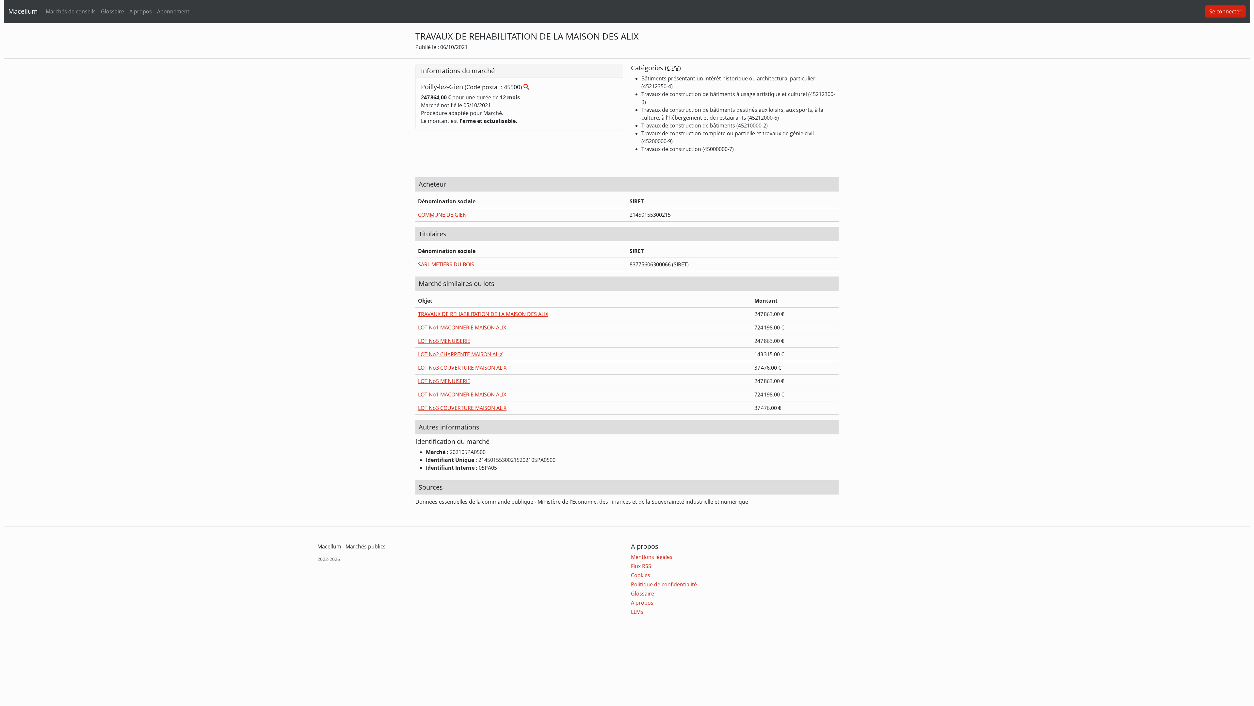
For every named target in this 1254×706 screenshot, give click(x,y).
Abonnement (173, 11)
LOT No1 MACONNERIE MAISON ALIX (462, 327)
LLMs (637, 611)
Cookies (640, 575)
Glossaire (112, 11)
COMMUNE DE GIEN (442, 214)
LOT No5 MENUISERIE (444, 341)
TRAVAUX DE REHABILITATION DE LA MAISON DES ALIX (483, 314)
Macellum (23, 11)
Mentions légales (651, 557)
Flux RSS (641, 566)
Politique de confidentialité (664, 584)
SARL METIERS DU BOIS (446, 264)
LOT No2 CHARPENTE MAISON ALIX (460, 354)
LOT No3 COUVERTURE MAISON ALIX (462, 367)
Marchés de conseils (71, 11)
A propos (140, 11)
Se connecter (1225, 11)
